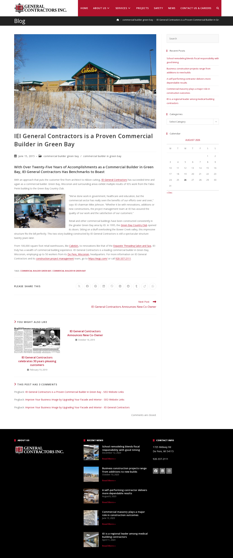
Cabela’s (73, 245)
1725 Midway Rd (162, 447)
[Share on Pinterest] (95, 286)
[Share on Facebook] (87, 286)
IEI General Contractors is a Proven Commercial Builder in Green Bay (192, 19)
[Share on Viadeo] (144, 286)
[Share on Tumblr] (136, 286)
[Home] (117, 19)
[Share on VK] (120, 286)
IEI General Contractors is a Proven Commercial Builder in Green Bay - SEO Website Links (74, 391)
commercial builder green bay (61, 156)
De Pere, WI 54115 (163, 451)
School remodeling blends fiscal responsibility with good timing (121, 448)
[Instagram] (169, 471)
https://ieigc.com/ (97, 258)
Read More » (109, 458)
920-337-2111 (123, 258)
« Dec (169, 192)
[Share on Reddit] (128, 286)
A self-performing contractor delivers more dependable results (124, 491)
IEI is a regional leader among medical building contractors (125, 535)
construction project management (55, 258)
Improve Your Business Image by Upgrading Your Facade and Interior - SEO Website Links (74, 399)
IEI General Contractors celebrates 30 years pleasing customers (37, 361)
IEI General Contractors (114, 179)
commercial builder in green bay (102, 156)
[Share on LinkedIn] (103, 286)
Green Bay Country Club (134, 225)
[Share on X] (79, 286)
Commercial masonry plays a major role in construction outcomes (123, 513)
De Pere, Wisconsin (78, 254)
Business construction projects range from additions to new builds (124, 470)
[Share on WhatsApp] (152, 286)
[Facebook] (156, 471)
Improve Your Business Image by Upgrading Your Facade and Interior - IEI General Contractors (77, 407)
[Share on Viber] (111, 286)
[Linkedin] (162, 471)
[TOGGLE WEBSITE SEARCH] (217, 8)
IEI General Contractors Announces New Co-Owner (85, 333)
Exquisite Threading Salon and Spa (132, 245)
